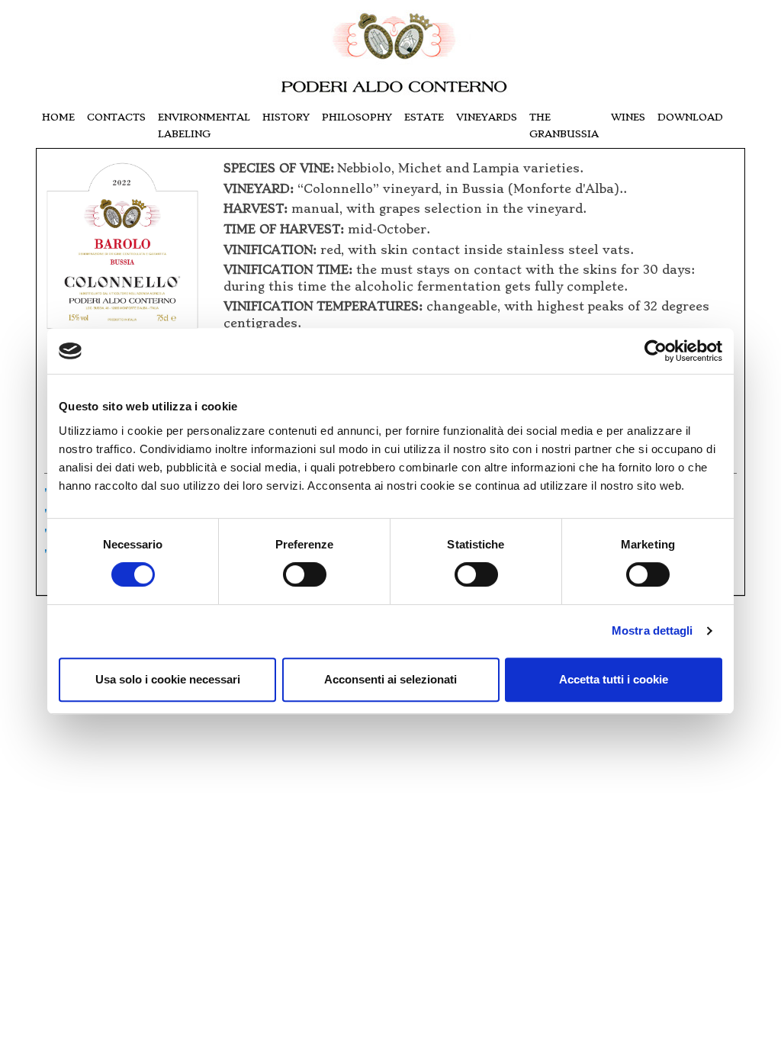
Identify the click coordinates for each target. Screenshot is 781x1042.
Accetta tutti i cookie (613, 679)
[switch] (304, 574)
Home (58, 117)
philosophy (357, 117)
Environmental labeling (204, 125)
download (690, 117)
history (286, 117)
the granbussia (564, 125)
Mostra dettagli (652, 630)
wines (628, 117)
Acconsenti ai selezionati (390, 679)
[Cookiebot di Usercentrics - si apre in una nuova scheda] (655, 350)
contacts (116, 117)
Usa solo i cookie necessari (167, 679)
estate (424, 117)
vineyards (486, 117)
